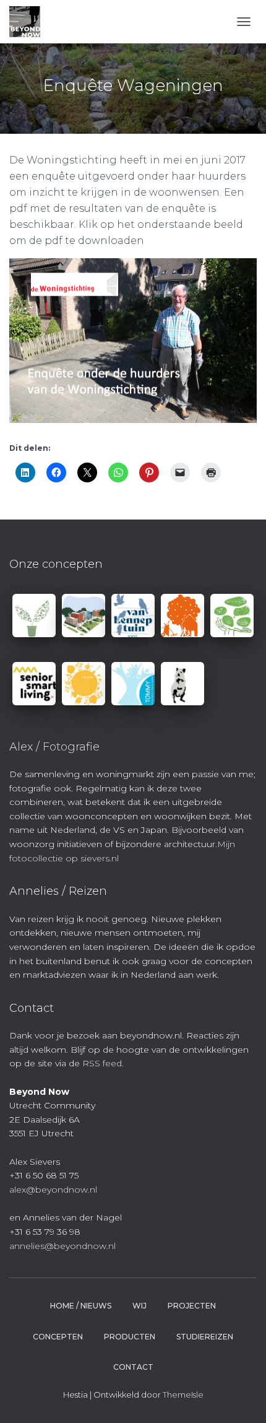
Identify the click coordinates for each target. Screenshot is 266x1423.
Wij (139, 1305)
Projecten (192, 1305)
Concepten (58, 1336)
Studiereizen (204, 1336)
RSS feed (102, 1063)
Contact (133, 1367)
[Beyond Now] (29, 21)
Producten (129, 1336)
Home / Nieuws (80, 1305)
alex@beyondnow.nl (53, 1189)
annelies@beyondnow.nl (62, 1245)
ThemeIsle (183, 1394)
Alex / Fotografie (54, 747)
